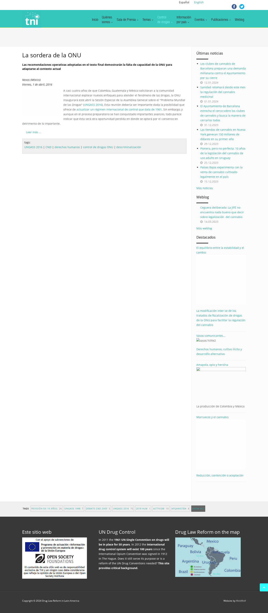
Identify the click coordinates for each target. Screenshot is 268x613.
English (199, 2)
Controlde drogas (164, 20)
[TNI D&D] (31, 19)
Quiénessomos (107, 20)
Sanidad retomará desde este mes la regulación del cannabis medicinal (222, 92)
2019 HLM (143, 508)
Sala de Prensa (127, 20)
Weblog (239, 20)
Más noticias (204, 188)
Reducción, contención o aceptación (219, 475)
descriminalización (128, 147)
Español (184, 2)
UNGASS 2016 (93, 105)
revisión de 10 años (46, 508)
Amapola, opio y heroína (220, 385)
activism (161, 508)
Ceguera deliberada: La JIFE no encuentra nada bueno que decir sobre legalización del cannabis (222, 212)
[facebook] (234, 6)
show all (198, 508)
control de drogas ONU (98, 147)
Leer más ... (33, 132)
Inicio (95, 20)
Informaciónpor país (184, 20)
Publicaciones (220, 20)
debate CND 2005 (98, 508)
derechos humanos (67, 147)
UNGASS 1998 (74, 508)
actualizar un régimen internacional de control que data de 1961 (119, 109)
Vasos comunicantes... (210, 336)
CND (48, 147)
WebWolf (241, 600)
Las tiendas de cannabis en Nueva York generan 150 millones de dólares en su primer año (222, 134)
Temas (146, 20)
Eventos (200, 20)
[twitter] (242, 6)
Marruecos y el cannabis (212, 417)
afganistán (180, 508)
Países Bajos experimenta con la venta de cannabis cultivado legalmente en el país (221, 172)
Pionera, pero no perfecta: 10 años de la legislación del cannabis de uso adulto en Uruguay (222, 153)
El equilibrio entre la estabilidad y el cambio (220, 250)
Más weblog (204, 228)
